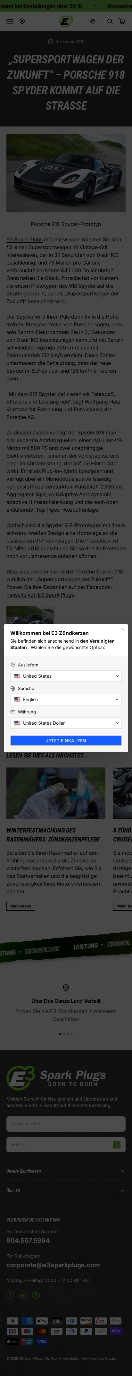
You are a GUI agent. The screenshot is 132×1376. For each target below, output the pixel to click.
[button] (66, 676)
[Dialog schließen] (123, 629)
